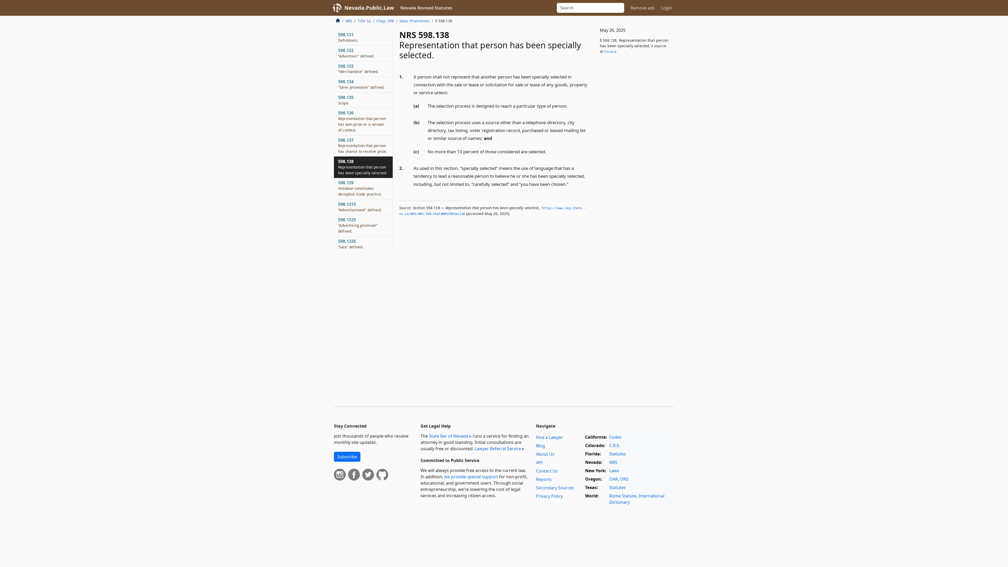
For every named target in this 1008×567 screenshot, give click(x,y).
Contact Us (547, 471)
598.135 (346, 100)
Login (666, 8)
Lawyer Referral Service (498, 449)
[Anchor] (451, 92)
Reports (544, 479)
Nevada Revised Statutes (426, 8)
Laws (614, 471)
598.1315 (360, 206)
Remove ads (643, 8)
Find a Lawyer (549, 437)
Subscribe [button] (347, 457)
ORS (624, 479)
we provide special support (471, 477)
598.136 (362, 121)
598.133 (358, 68)
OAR (613, 479)
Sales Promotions (415, 20)
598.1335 (350, 243)
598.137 (362, 145)
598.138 (362, 167)
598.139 (360, 188)
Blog (540, 446)
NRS (348, 20)
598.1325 (357, 225)
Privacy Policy (549, 496)
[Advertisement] (634, 145)
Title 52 (364, 20)
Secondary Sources (555, 488)
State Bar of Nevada (448, 436)
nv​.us (609, 51)
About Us (545, 454)
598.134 (361, 84)
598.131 (348, 37)
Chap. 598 (385, 20)
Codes (615, 437)
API (539, 462)
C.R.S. (614, 445)
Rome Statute (622, 496)
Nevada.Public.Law (369, 7)
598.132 (356, 53)
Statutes (617, 454)
